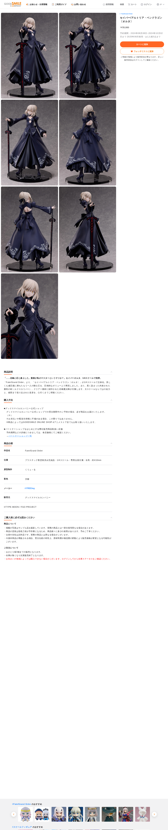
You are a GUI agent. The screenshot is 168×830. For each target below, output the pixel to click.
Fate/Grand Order (127, 14)
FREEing (30, 488)
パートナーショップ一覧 (20, 436)
